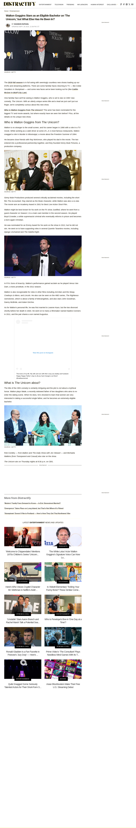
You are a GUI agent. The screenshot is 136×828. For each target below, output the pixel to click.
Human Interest (97, 4)
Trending (70, 4)
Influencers (82, 4)
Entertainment (45, 4)
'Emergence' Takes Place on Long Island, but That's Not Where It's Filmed (33, 508)
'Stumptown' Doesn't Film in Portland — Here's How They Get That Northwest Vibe (37, 513)
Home (6, 11)
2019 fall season (15, 82)
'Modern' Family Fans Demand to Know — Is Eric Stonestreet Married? (32, 503)
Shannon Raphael (21, 24)
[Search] (121, 4)
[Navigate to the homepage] (20, 4)
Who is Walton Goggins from (23, 110)
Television (59, 4)
